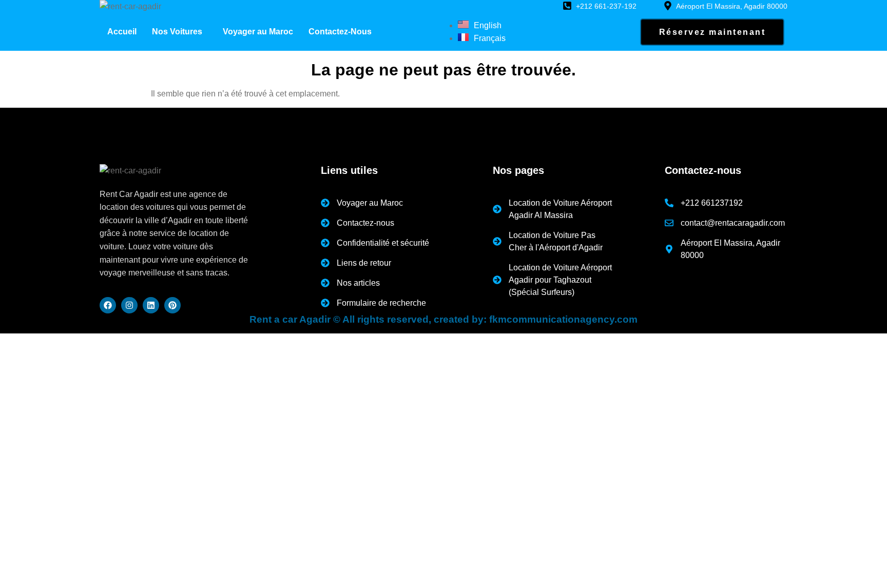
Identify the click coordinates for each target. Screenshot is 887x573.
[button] (179, 32)
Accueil (122, 31)
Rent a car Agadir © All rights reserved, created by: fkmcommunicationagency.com (443, 319)
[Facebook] (108, 305)
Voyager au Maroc (258, 31)
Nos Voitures (177, 31)
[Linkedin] (151, 305)
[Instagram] (129, 305)
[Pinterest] (172, 305)
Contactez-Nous (340, 31)
